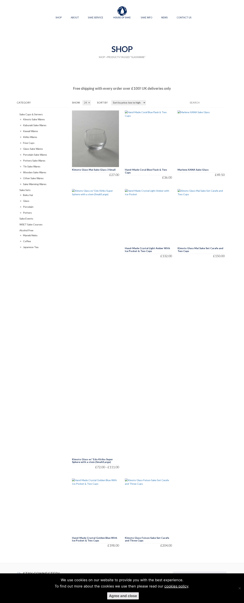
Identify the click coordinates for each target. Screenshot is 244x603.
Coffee (27, 241)
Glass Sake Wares (33, 148)
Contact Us (184, 17)
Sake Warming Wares (34, 184)
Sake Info (146, 17)
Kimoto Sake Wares (34, 119)
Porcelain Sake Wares (35, 154)
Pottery (27, 212)
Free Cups (28, 142)
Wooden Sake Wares (34, 172)
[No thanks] (239, 588)
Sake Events (26, 218)
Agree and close (123, 596)
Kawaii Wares (30, 131)
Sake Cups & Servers (31, 114)
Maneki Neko (30, 235)
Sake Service (95, 17)
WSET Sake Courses (31, 224)
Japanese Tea (30, 247)
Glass (26, 200)
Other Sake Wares (33, 178)
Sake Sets (25, 189)
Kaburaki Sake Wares (34, 125)
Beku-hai (28, 194)
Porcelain (28, 206)
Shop (59, 17)
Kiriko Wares (30, 136)
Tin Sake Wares (31, 166)
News (164, 17)
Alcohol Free (26, 230)
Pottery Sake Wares (34, 160)
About (75, 17)
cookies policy (176, 586)
